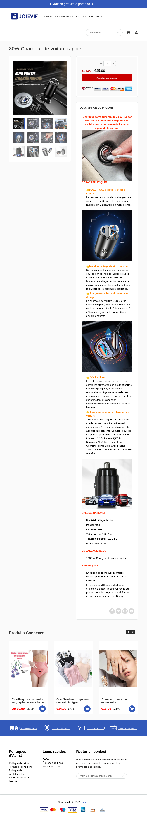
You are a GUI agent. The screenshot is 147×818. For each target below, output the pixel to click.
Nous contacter (51, 766)
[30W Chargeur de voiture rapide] (40, 88)
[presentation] (128, 632)
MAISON (48, 16)
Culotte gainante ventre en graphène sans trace (28, 701)
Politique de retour (19, 763)
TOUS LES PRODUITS (66, 16)
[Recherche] (118, 33)
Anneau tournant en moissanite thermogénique (115, 701)
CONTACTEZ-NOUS (92, 16)
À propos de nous (53, 762)
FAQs (46, 759)
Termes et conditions (20, 766)
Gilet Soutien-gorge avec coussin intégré (73, 701)
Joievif (85, 801)
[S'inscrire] (122, 776)
